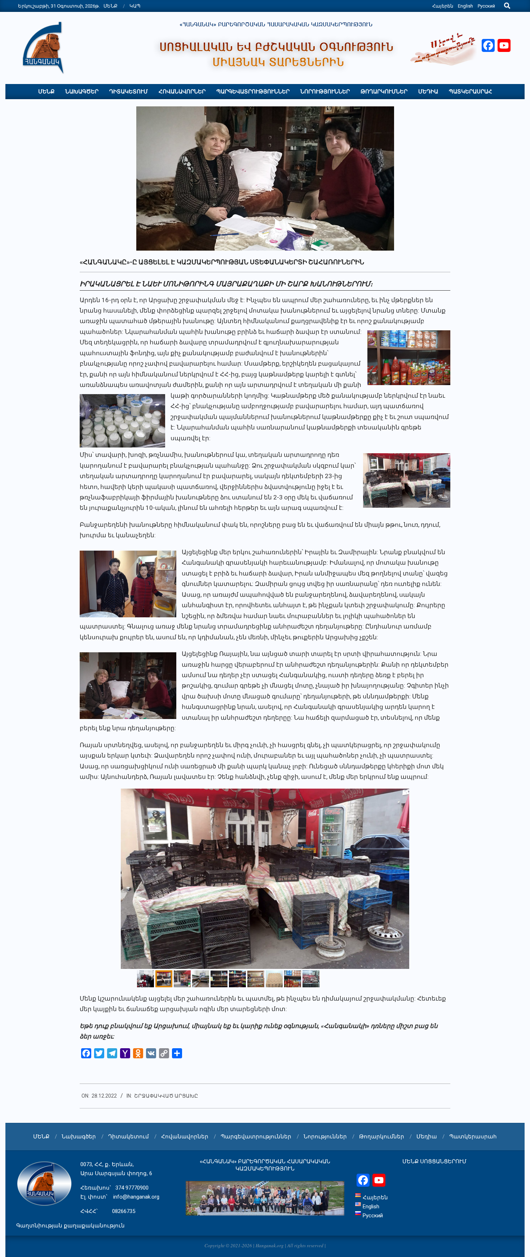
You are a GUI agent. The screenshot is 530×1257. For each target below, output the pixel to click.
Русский (486, 6)
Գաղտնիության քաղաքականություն (70, 1225)
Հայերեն (442, 6)
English (465, 6)
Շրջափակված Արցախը (166, 1096)
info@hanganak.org (136, 1197)
